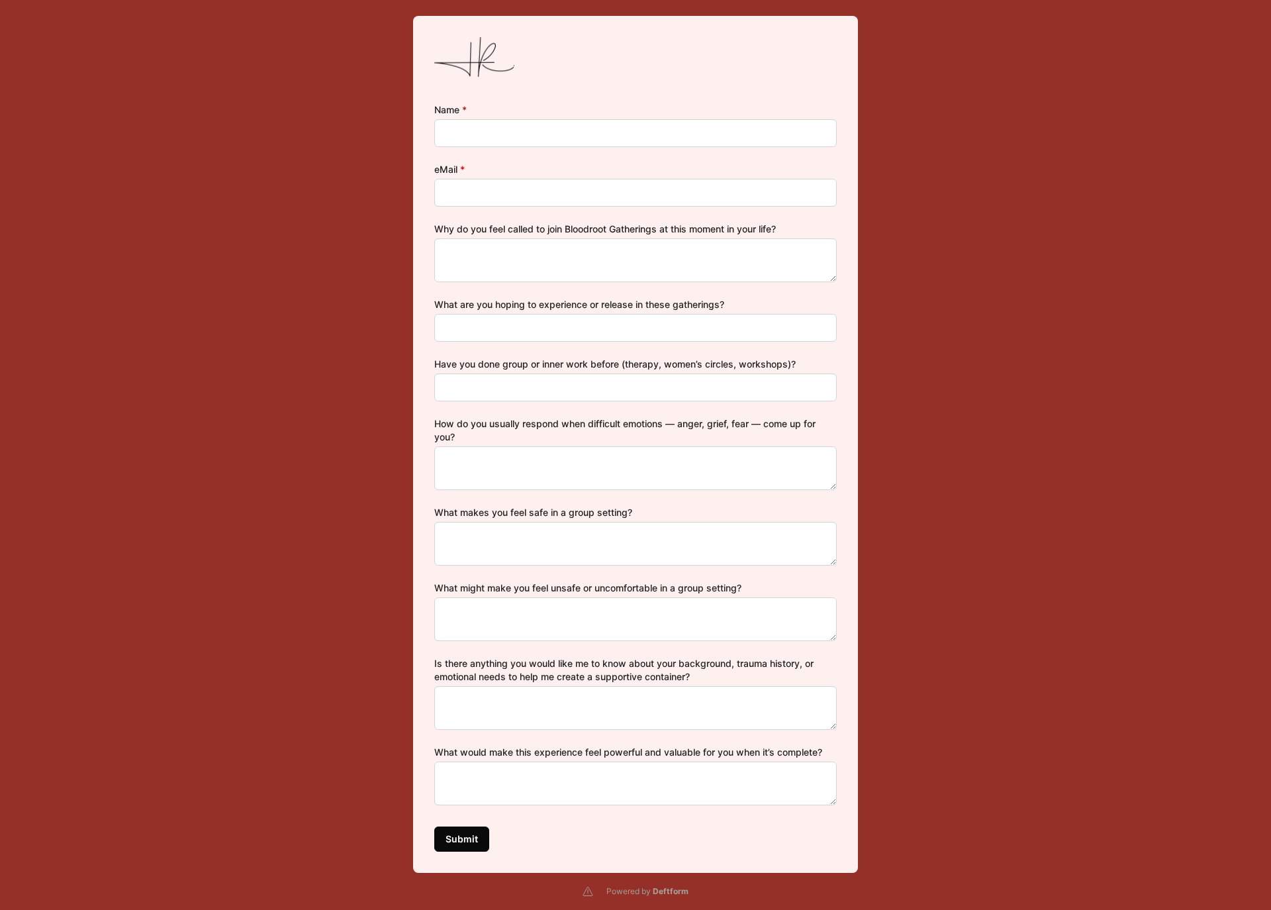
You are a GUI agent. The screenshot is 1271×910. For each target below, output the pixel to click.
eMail (449, 169)
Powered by (647, 891)
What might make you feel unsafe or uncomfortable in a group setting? (587, 587)
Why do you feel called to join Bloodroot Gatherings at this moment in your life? (605, 228)
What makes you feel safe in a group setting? (533, 512)
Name (450, 109)
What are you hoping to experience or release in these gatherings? (579, 304)
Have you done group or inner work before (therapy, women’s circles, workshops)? (615, 364)
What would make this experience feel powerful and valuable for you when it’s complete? (628, 752)
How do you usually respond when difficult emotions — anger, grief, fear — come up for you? (625, 430)
